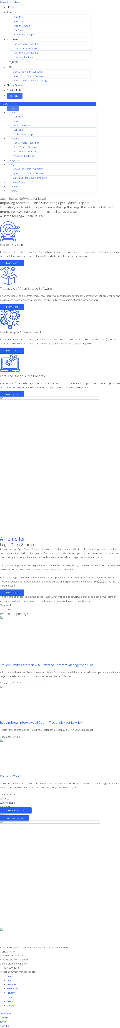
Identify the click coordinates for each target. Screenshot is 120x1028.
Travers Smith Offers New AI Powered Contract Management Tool (47, 665)
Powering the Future (24, 57)
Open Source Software (25, 48)
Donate (14, 95)
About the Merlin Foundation (28, 71)
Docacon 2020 (10, 776)
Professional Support (24, 34)
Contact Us (14, 90)
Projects (12, 62)
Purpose (12, 39)
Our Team (18, 30)
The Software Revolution (26, 44)
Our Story (18, 17)
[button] (48, 104)
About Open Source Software (29, 76)
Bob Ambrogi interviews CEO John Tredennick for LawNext (41, 723)
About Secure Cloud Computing (30, 80)
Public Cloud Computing (25, 52)
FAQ (9, 67)
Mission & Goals (21, 25)
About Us (13, 12)
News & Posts (16, 85)
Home (11, 7)
